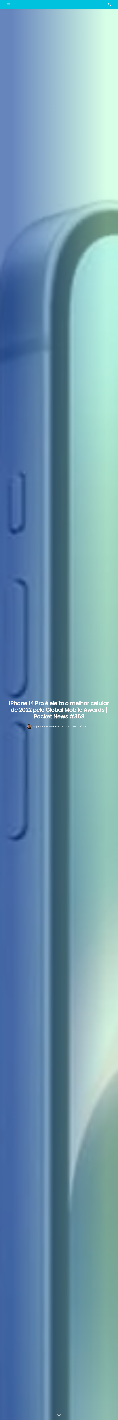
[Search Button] (109, 4)
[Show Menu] (8, 4)
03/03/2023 (70, 726)
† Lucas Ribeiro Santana (48, 726)
